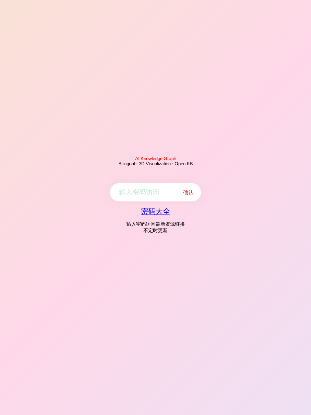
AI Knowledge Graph (155, 158)
